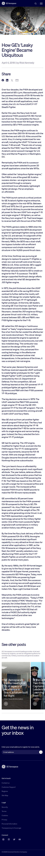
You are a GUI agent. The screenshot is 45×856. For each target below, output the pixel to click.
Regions (5, 791)
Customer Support (8, 787)
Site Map (5, 795)
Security (5, 807)
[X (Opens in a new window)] (14, 839)
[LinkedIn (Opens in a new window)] (8, 839)
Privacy (4, 820)
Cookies (5, 815)
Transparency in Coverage (11, 828)
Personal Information (9, 824)
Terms (4, 811)
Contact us (6, 783)
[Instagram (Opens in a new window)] (3, 839)
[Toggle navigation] (41, 3)
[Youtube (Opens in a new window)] (19, 839)
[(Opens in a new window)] (3, 80)
